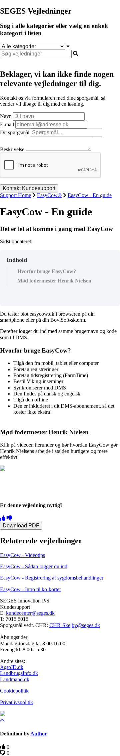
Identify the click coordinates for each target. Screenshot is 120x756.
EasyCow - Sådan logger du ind (33, 566)
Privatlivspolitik (16, 702)
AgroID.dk (11, 667)
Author (38, 733)
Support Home (15, 195)
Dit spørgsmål (14, 132)
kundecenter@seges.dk (30, 613)
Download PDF (21, 525)
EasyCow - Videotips (22, 555)
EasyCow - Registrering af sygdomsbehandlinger (51, 578)
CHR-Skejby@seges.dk (74, 625)
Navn (6, 116)
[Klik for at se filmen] (2, 469)
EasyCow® (49, 195)
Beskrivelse (12, 149)
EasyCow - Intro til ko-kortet (30, 589)
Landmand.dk (14, 679)
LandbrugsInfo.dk (19, 673)
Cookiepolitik (14, 691)
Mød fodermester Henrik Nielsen (54, 280)
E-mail (7, 124)
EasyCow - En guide (90, 195)
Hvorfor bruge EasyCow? (46, 271)
